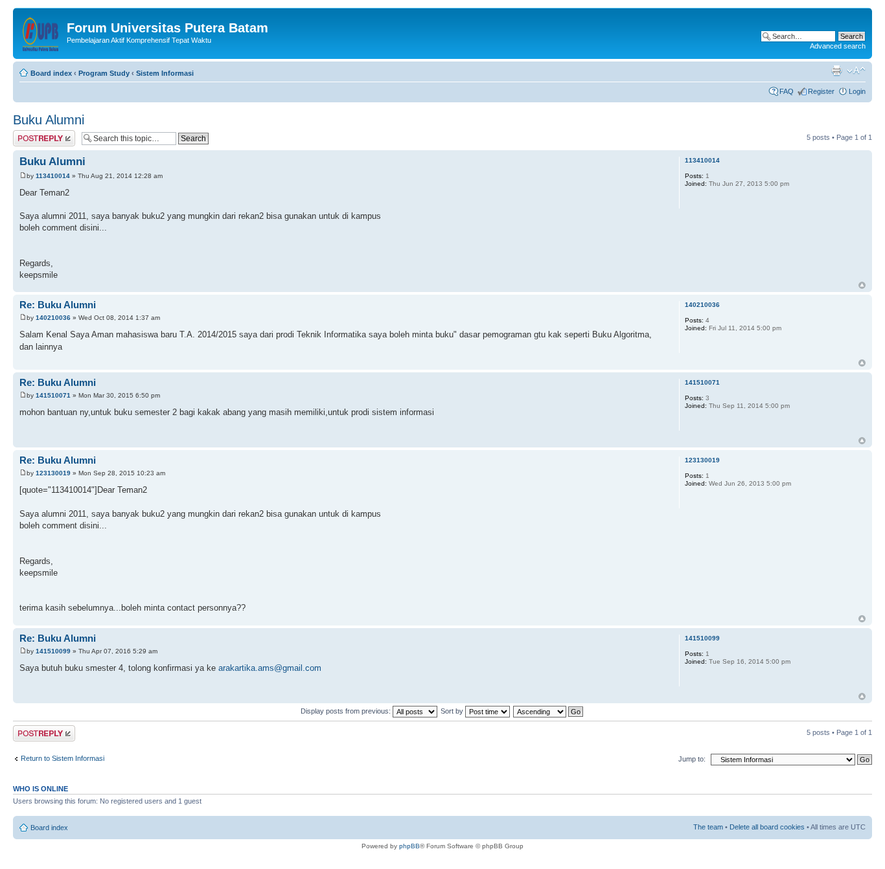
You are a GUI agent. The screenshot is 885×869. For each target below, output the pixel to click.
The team (708, 827)
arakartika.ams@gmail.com (269, 668)
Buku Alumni (48, 120)
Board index (51, 73)
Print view (836, 70)
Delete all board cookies (767, 827)
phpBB (409, 846)
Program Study (104, 73)
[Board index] (41, 31)
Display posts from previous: (347, 711)
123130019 (53, 473)
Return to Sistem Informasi (62, 758)
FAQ (786, 91)
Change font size (856, 70)
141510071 (53, 395)
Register (821, 91)
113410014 (53, 175)
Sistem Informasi (165, 73)
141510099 (53, 651)
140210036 (53, 317)
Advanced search (838, 46)
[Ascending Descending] (548, 711)
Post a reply (32, 134)
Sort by (453, 711)
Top (862, 285)
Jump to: (692, 759)
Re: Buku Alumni (57, 304)
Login (857, 91)
